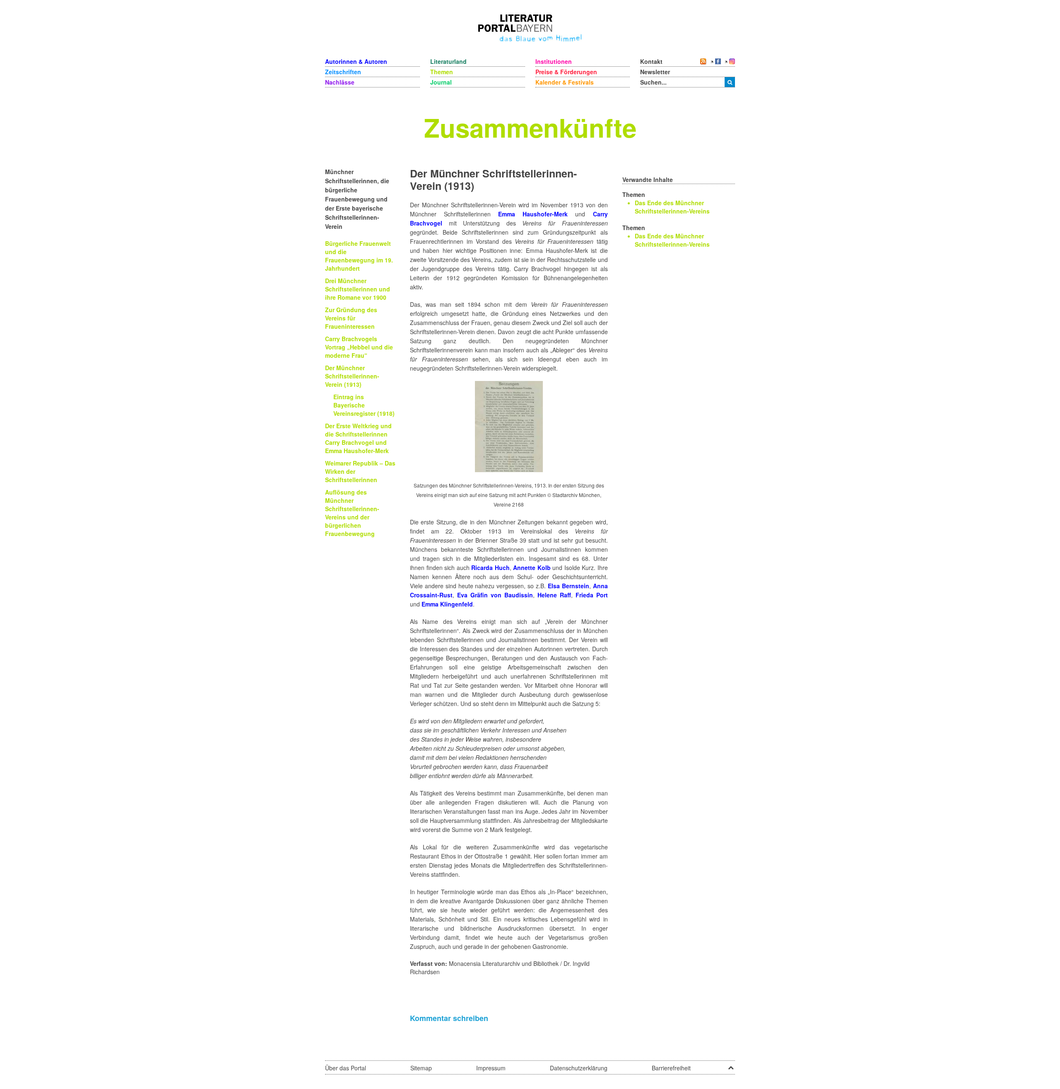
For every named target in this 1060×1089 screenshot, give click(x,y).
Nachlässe (339, 82)
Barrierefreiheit (671, 1068)
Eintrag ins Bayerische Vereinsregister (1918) (364, 405)
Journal (441, 82)
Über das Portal (345, 1068)
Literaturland (448, 61)
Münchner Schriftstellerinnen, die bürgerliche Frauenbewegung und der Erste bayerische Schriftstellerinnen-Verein (357, 198)
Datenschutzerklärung (578, 1068)
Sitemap (421, 1068)
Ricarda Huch (490, 567)
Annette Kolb (532, 567)
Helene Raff (554, 595)
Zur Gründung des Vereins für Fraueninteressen (351, 318)
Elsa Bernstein (568, 586)
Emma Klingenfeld (447, 604)
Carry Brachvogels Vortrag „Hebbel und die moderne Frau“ (359, 347)
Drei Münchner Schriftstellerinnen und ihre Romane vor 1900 (357, 288)
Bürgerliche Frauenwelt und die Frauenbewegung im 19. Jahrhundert (359, 255)
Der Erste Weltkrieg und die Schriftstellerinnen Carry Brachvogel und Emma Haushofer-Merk (358, 438)
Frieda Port (592, 595)
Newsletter (655, 72)
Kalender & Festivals (564, 82)
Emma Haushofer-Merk (533, 214)
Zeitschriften (343, 72)
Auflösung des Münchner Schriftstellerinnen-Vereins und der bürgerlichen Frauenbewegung (352, 513)
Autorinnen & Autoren (356, 61)
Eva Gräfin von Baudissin (495, 595)
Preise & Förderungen (566, 72)
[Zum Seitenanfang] (731, 1065)
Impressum (491, 1068)
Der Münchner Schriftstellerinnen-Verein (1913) (352, 376)
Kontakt (651, 61)
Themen (441, 72)
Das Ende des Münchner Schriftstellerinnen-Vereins (672, 207)
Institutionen (553, 61)
